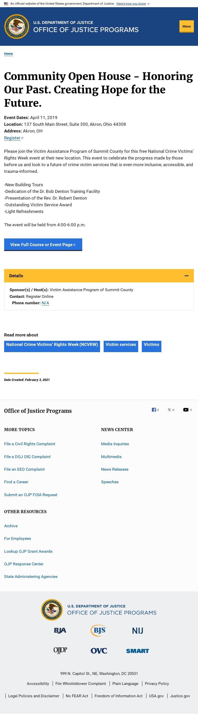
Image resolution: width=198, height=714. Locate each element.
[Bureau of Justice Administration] (60, 634)
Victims (151, 344)
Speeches (110, 481)
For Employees (17, 538)
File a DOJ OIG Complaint (27, 456)
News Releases (114, 469)
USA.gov (156, 696)
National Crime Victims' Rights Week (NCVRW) (52, 344)
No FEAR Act (77, 696)
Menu (187, 26)
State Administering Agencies (30, 576)
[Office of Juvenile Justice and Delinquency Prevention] (60, 655)
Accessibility (38, 683)
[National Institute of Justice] (138, 635)
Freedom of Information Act (119, 696)
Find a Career (16, 481)
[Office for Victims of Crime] (99, 654)
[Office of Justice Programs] (16, 26)
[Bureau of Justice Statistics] (98, 638)
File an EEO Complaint (24, 469)
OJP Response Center (23, 563)
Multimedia (111, 456)
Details (16, 275)
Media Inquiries (115, 443)
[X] (173, 413)
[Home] (86, 26)
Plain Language (125, 683)
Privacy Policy (157, 683)
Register (12, 137)
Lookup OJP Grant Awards (28, 551)
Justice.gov (180, 696)
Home (8, 54)
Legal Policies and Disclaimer (33, 696)
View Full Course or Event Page (41, 244)
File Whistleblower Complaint (80, 683)
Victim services (121, 344)
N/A (45, 302)
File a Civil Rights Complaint (29, 443)
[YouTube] (188, 413)
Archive (11, 525)
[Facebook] (157, 413)
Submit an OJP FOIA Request (30, 494)
